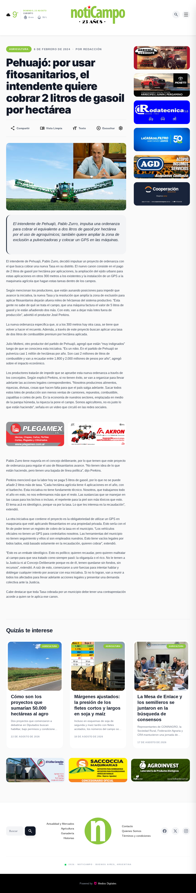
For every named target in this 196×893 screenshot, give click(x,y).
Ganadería (67, 833)
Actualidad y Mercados (60, 823)
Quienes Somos (131, 831)
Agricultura (67, 828)
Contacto (127, 826)
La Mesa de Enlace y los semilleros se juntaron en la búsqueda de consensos (159, 708)
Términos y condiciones (136, 835)
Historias (69, 838)
